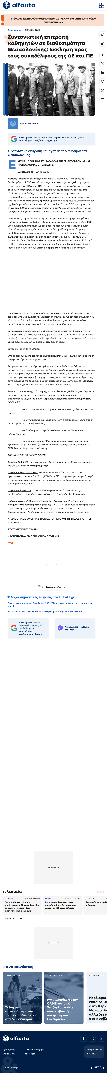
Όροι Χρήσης (9, 1049)
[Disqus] (53, 680)
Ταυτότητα (30, 1053)
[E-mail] (103, 99)
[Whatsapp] (103, 90)
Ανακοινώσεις (15, 30)
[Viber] (103, 82)
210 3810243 (93, 1053)
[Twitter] (103, 64)
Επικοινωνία (9, 1053)
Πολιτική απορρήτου (35, 1049)
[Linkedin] (103, 73)
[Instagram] (92, 1038)
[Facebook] (103, 55)
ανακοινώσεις (19, 966)
